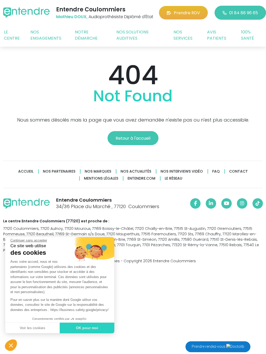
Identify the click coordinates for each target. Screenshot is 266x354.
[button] (11, 345)
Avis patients (216, 35)
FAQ (216, 171)
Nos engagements (45, 35)
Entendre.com (141, 178)
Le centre (12, 35)
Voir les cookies (32, 328)
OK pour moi (87, 328)
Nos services (183, 35)
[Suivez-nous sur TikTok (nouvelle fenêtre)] (257, 203)
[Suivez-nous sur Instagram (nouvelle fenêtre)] (242, 203)
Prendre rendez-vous (209, 346)
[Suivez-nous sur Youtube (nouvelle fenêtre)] (226, 203)
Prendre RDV (187, 13)
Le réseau (173, 178)
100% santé (247, 35)
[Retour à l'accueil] (26, 12)
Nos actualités (136, 171)
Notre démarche (86, 35)
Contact (238, 171)
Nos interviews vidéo (182, 171)
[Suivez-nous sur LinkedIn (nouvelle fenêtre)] (211, 203)
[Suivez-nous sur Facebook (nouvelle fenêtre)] (195, 203)
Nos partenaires (59, 171)
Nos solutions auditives (132, 35)
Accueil (26, 171)
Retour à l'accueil (133, 138)
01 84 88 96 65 (243, 13)
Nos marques (98, 171)
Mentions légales (101, 178)
